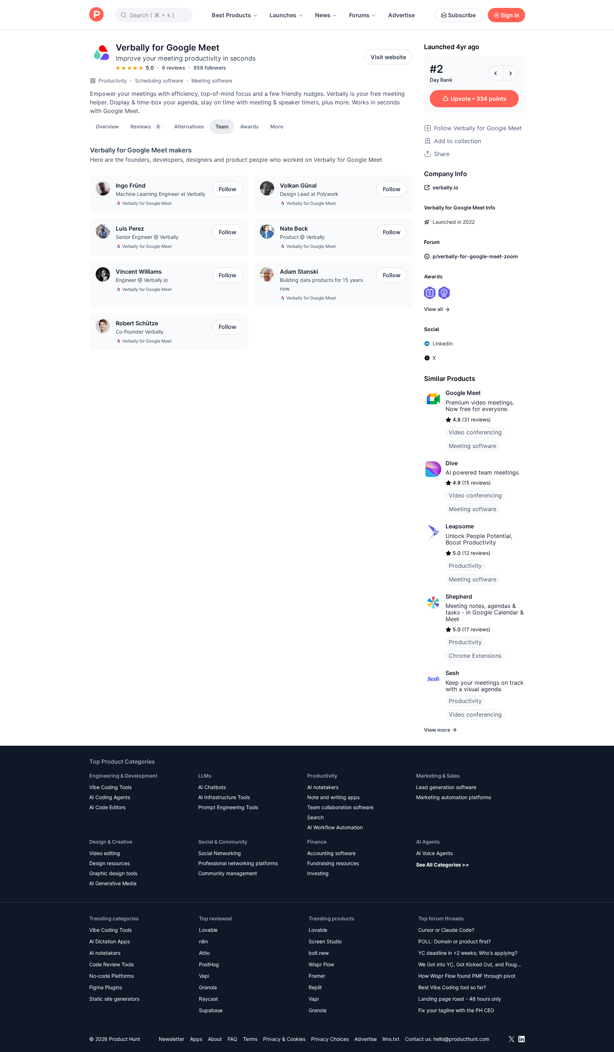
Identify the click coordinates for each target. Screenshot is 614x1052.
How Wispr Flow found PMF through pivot (466, 976)
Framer (317, 976)
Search (315, 817)
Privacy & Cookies (284, 1039)
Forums (359, 15)
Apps (196, 1039)
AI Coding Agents (109, 797)
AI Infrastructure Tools (224, 797)
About (215, 1039)
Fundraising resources (333, 863)
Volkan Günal (298, 185)
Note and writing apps (333, 797)
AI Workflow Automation (335, 827)
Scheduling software (159, 80)
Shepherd (459, 596)
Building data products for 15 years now (321, 284)
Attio (204, 953)
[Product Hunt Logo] (96, 15)
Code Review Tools (111, 964)
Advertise (401, 15)
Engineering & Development (123, 776)
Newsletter (171, 1039)
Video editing (104, 853)
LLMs (204, 776)
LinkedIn (443, 343)
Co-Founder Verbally (139, 332)
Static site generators (114, 999)
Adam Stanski (299, 271)
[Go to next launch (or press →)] (511, 73)
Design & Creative (110, 842)
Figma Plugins (105, 987)
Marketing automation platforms (453, 797)
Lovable (208, 930)
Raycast (208, 999)
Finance (317, 842)
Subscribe (462, 15)
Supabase (211, 1010)
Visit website (388, 57)
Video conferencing (475, 432)
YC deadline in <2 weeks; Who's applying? (467, 953)
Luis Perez (130, 228)
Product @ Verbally (302, 237)
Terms (250, 1039)
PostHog (209, 964)
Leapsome (460, 526)
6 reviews (173, 68)
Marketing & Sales (438, 776)
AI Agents (428, 842)
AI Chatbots (212, 787)
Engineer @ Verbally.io (142, 280)
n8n (203, 941)
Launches (283, 15)
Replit (315, 987)
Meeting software (211, 80)
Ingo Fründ (131, 185)
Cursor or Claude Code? (446, 930)
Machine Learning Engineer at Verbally (160, 194)
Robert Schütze (137, 323)
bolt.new (319, 953)
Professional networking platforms (238, 863)
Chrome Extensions (475, 655)
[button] (277, 126)
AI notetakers (322, 787)
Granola (208, 987)
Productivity (113, 80)
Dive (452, 463)
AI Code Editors (107, 807)
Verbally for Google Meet (147, 203)
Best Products (231, 15)
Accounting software (331, 853)
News (322, 15)
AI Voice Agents (434, 853)
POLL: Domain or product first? (454, 941)
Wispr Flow (321, 964)
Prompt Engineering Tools (228, 807)
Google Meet (463, 392)
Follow (227, 189)
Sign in (510, 15)
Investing (318, 873)
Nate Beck (294, 228)
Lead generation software (446, 787)
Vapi (204, 976)
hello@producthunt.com (461, 1039)
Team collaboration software (340, 807)
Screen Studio (325, 941)
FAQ (232, 1039)
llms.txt (390, 1039)
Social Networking (219, 853)
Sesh (452, 672)
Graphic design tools (113, 873)
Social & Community (222, 842)
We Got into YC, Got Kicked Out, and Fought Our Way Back (470, 965)
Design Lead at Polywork (309, 194)
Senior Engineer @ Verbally (147, 237)
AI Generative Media (113, 883)
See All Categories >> (442, 865)
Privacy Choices (330, 1039)
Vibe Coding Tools (110, 787)
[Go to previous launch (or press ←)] (496, 73)
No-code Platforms (111, 976)
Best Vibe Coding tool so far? (452, 987)
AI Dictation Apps (109, 941)
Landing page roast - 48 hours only (459, 999)
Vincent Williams (139, 271)
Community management (227, 873)
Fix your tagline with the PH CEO (456, 1010)
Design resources (109, 863)
